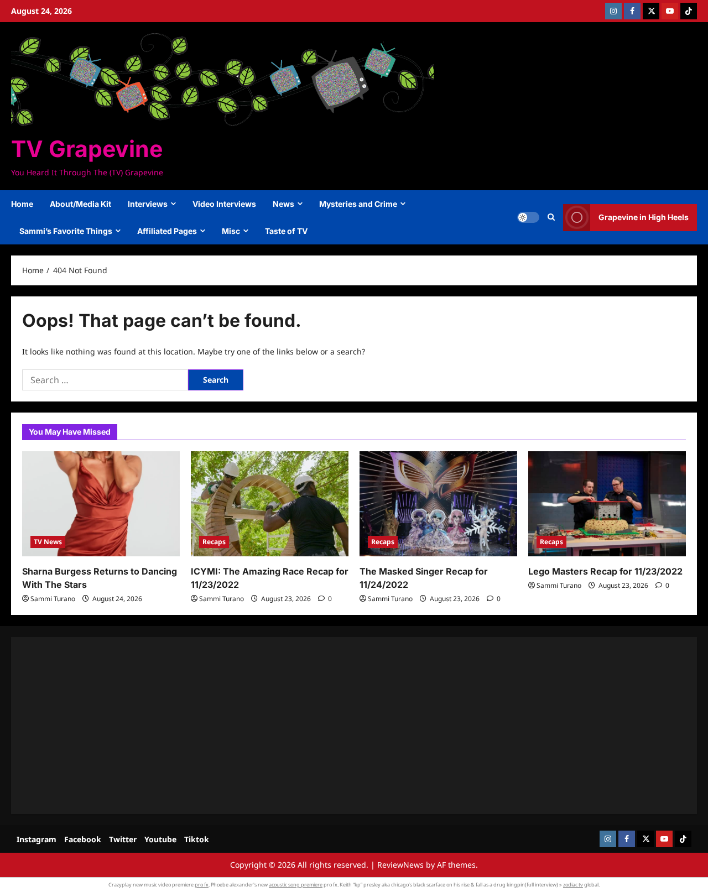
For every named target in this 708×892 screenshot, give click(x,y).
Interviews (148, 203)
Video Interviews (224, 203)
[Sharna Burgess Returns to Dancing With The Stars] (101, 503)
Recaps (214, 541)
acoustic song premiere (295, 884)
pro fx (202, 884)
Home (22, 203)
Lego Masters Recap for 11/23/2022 (605, 571)
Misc (231, 231)
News (283, 203)
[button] (551, 217)
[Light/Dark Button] (528, 217)
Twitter (123, 839)
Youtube (160, 839)
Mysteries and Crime (358, 203)
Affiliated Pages (167, 231)
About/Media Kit (80, 203)
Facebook (82, 839)
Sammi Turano (52, 598)
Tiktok (196, 839)
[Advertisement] (354, 725)
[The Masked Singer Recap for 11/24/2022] (438, 503)
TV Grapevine (87, 149)
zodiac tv (573, 884)
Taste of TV (286, 231)
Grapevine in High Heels (643, 217)
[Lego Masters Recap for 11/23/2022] (607, 503)
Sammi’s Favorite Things (65, 231)
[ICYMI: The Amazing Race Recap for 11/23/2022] (269, 503)
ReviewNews (400, 864)
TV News (48, 541)
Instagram (36, 839)
